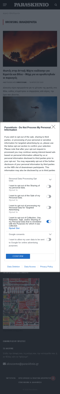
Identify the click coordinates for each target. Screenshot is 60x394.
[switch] (48, 186)
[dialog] (30, 197)
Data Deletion (13, 266)
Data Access (30, 266)
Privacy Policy (46, 266)
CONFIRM (18, 256)
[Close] (54, 127)
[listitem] (30, 180)
